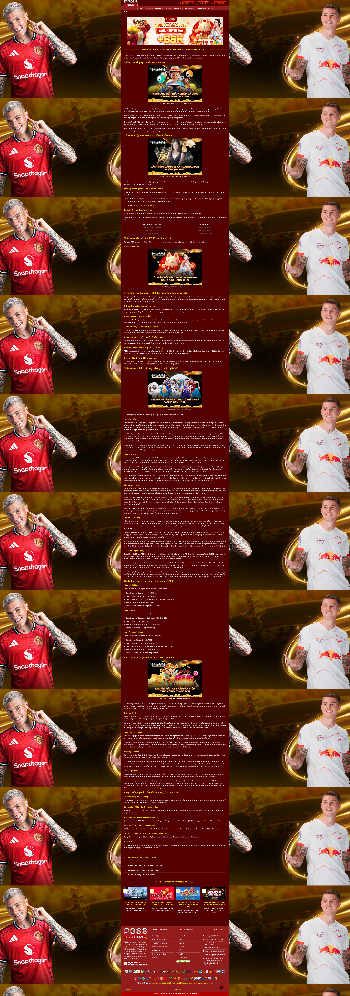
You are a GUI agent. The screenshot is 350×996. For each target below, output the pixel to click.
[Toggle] (126, 866)
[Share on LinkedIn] (217, 963)
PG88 (140, 8)
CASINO (149, 8)
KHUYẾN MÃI (189, 8)
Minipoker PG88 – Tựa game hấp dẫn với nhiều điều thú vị (214, 903)
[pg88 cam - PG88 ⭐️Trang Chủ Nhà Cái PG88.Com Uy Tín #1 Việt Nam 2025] (133, 3)
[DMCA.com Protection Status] (183, 961)
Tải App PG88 (200, 8)
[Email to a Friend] (210, 963)
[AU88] (150, 992)
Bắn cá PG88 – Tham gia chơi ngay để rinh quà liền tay (135, 903)
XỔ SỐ (167, 8)
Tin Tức (211, 8)
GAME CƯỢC (177, 8)
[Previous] (123, 903)
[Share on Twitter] (207, 963)
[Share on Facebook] (204, 963)
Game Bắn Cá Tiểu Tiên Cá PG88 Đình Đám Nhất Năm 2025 (188, 904)
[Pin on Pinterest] (214, 963)
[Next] (226, 903)
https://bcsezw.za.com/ (147, 205)
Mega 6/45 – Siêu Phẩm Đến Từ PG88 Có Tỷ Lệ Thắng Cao (162, 903)
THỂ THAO (158, 8)
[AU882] (199, 992)
